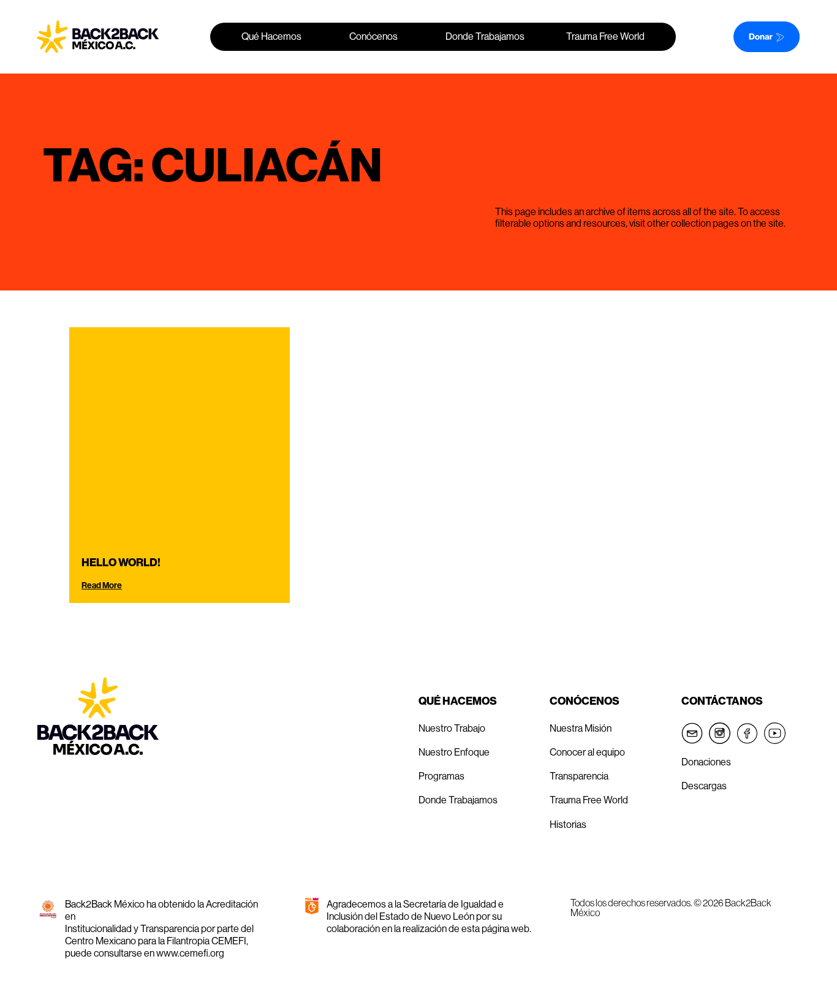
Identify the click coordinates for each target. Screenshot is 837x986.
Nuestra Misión (581, 728)
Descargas (704, 785)
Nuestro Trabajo (451, 728)
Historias (568, 824)
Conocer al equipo (587, 752)
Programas (442, 776)
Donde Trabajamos (485, 36)
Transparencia (579, 776)
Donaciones (706, 762)
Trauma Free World (605, 36)
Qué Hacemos (271, 36)
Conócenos (373, 36)
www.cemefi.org (190, 953)
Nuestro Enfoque (454, 752)
